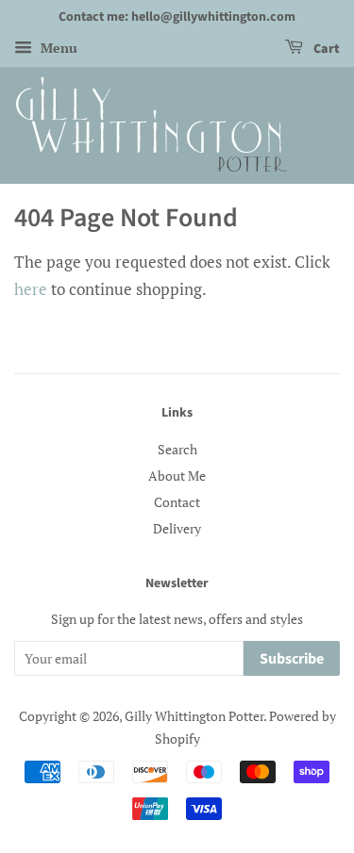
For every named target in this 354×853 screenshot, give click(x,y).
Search (177, 449)
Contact (177, 502)
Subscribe (292, 658)
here (30, 289)
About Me (177, 475)
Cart (325, 49)
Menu (57, 48)
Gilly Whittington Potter (194, 716)
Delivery (177, 528)
